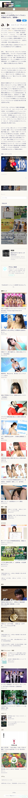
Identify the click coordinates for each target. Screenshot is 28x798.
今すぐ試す (18, 5)
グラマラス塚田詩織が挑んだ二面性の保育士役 (13, 417)
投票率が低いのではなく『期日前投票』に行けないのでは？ (13, 783)
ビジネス (3, 13)
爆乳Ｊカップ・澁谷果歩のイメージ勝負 (11, 501)
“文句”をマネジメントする (6, 779)
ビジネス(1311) (4, 174)
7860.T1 (10, 30)
